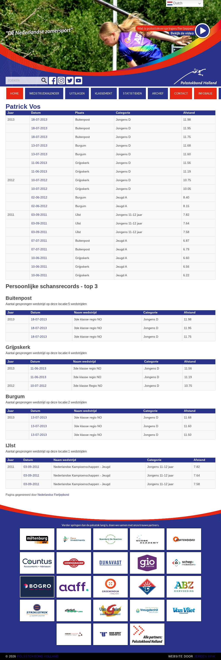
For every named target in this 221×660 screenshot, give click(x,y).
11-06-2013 (39, 163)
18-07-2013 (39, 119)
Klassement (103, 93)
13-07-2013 (39, 145)
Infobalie (205, 93)
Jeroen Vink (204, 656)
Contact (181, 93)
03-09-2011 (39, 214)
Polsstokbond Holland (37, 656)
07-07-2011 (39, 240)
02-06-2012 (39, 197)
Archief (158, 93)
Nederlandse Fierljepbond (53, 494)
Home (14, 93)
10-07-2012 (39, 180)
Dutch (177, 3)
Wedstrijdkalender (44, 93)
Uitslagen (77, 93)
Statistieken (132, 93)
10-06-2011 (39, 258)
